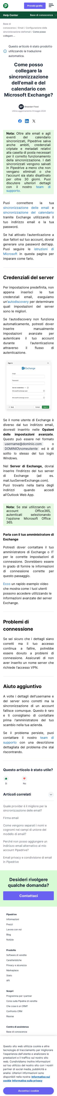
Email (20, 27)
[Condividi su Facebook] (20, 121)
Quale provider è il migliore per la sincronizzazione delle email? (25, 808)
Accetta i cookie (28, 1090)
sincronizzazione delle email (26, 208)
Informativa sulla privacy (27, 1080)
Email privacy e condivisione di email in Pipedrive (27, 859)
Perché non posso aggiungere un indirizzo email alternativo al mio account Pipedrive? (25, 846)
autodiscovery (18, 302)
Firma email (11, 818)
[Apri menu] (51, 6)
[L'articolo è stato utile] (6, 778)
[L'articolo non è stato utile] (24, 778)
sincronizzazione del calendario (28, 212)
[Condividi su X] (34, 121)
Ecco (6, 584)
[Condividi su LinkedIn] (27, 121)
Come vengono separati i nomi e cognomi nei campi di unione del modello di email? (25, 830)
